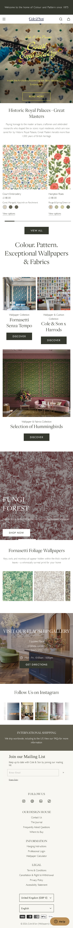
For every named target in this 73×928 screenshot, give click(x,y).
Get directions (36, 664)
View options (9, 213)
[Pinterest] (32, 801)
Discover (19, 336)
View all (37, 230)
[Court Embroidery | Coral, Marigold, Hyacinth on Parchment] (5, 207)
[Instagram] (24, 801)
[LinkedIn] (41, 801)
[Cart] (68, 19)
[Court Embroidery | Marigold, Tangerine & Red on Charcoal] (16, 207)
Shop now (16, 533)
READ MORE (36, 96)
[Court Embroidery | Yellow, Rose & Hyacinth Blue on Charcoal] (10, 207)
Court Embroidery (12, 194)
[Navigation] (4, 19)
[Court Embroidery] (25, 167)
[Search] (61, 19)
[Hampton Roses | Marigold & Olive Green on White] (62, 207)
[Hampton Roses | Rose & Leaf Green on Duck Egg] (56, 207)
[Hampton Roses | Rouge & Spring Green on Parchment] (50, 207)
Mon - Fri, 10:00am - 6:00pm (39, 657)
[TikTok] (49, 801)
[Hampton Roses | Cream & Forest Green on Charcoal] (68, 207)
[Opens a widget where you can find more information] (59, 921)
